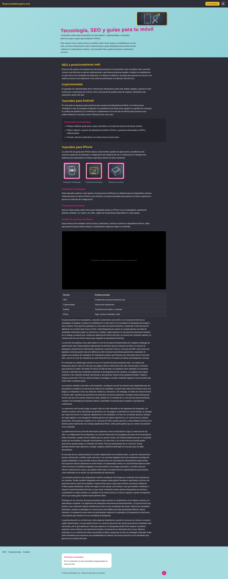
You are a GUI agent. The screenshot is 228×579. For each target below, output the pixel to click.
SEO (4, 552)
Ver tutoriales (212, 4)
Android (26, 552)
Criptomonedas (14, 552)
